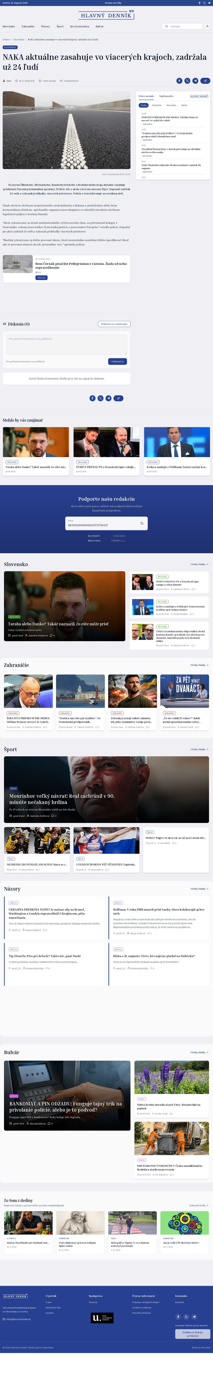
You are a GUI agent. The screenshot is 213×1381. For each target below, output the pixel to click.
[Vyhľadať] (166, 26)
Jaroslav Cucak (186, 727)
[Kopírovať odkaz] (205, 81)
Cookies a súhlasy (141, 1307)
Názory (45, 26)
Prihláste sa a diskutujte (114, 324)
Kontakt (179, 1302)
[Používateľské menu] (207, 26)
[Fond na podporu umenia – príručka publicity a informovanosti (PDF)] (102, 1318)
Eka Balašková (38, 1123)
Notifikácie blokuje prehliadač (193, 1334)
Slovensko (9, 26)
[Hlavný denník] (106, 15)
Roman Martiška (180, 614)
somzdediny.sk (56, 1205)
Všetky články (198, 564)
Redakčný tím (53, 1307)
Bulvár (100, 26)
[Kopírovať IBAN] (142, 523)
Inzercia (93, 1302)
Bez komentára (79, 26)
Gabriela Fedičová (38, 635)
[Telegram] (209, 3)
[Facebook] (199, 3)
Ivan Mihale (165, 843)
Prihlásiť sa (117, 361)
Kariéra (50, 1312)
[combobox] (186, 26)
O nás (49, 1302)
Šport (60, 26)
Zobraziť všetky (197, 1205)
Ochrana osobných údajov (146, 1302)
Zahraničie (28, 26)
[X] (204, 3)
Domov (6, 39)
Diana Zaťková (27, 869)
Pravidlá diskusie (141, 1312)
